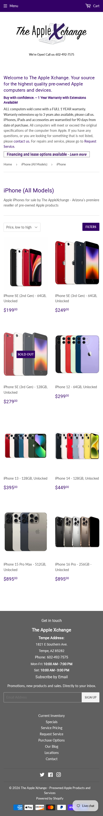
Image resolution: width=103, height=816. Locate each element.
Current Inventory (51, 716)
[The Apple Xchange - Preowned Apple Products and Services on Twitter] (42, 775)
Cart (95, 6)
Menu (14, 6)
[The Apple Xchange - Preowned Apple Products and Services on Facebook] (50, 775)
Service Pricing (51, 728)
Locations (52, 753)
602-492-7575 (57, 657)
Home (8, 164)
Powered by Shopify (49, 798)
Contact (51, 759)
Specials (51, 722)
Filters (91, 227)
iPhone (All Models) (34, 164)
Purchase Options (51, 740)
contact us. (22, 141)
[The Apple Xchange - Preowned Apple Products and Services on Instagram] (58, 775)
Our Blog (51, 746)
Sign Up (90, 697)
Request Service (51, 734)
